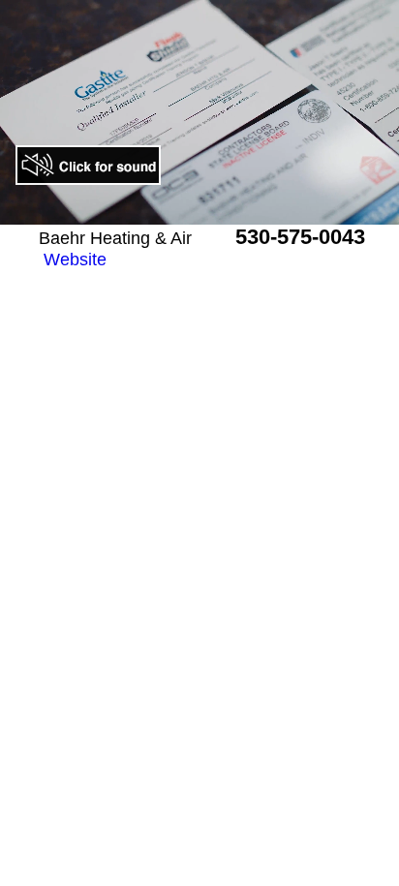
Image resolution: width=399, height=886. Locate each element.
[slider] (178, 209)
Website (75, 259)
